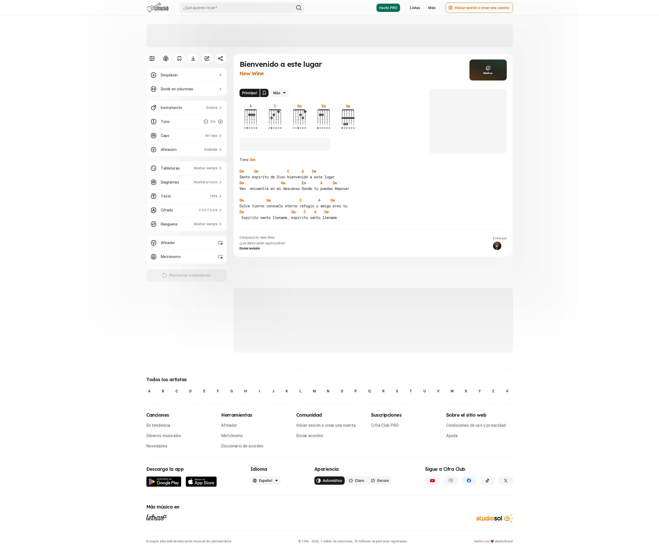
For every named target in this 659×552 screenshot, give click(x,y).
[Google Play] (164, 481)
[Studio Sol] (494, 518)
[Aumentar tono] (220, 121)
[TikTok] (487, 480)
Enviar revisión (250, 248)
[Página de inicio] (157, 8)
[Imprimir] (166, 58)
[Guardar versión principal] (264, 93)
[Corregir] (207, 58)
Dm (252, 160)
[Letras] (156, 517)
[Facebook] (469, 480)
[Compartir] (221, 58)
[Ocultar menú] (152, 58)
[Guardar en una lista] (179, 58)
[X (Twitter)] (506, 480)
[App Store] (201, 481)
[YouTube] (432, 480)
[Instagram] (451, 480)
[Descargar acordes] (193, 58)
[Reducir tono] (206, 121)
